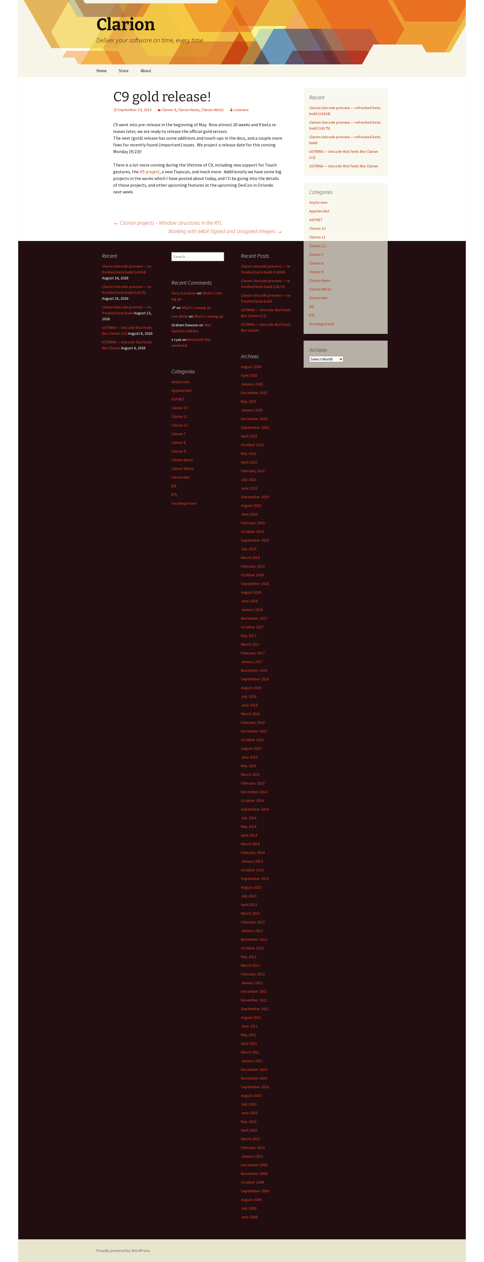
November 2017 (254, 618)
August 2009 (251, 1199)
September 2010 (255, 1086)
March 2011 (250, 1052)
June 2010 (249, 1112)
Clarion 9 (169, 109)
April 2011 (249, 1043)
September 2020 (255, 496)
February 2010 (253, 1147)
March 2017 (250, 644)
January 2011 (252, 1060)
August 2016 (251, 687)
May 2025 (248, 401)
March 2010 (250, 1138)
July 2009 (248, 1208)
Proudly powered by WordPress (123, 1250)
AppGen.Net (319, 211)
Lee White (179, 316)
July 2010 (248, 1104)
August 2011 (251, 1017)
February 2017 (253, 652)
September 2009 (255, 1190)
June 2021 (249, 488)
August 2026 (251, 366)
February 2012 (253, 974)
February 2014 (253, 852)
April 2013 (249, 904)
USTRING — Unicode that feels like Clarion (343, 165)
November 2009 (254, 1173)
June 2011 (249, 1026)
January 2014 (252, 861)
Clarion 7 (316, 254)
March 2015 (250, 774)
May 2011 (248, 1034)
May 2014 (248, 826)
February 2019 (253, 566)
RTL (312, 315)
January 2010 (252, 1156)
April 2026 (249, 375)
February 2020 (253, 522)
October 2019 (252, 531)
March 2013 (250, 913)
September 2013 (255, 878)
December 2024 (254, 418)
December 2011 (254, 991)
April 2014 (249, 835)
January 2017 (252, 661)
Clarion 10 (317, 228)
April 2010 (249, 1130)
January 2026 (252, 384)
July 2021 (248, 479)
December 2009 (254, 1164)
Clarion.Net (318, 297)
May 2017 (248, 635)
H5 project (149, 171)
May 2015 (248, 765)
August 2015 (251, 748)
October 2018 (252, 574)
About (146, 70)
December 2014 (254, 791)
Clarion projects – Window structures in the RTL (167, 222)
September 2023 (255, 427)
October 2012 (252, 947)
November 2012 (254, 939)
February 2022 (253, 470)
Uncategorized (321, 323)
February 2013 (253, 921)
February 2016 (253, 722)
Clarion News (188, 109)
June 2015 (249, 757)
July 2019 (248, 548)
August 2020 (251, 505)
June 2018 (249, 600)
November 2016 (254, 670)
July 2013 (248, 895)
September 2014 (255, 809)
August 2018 (251, 592)
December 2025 (254, 392)
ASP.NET (315, 219)
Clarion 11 (317, 237)
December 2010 (254, 1069)
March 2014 (250, 843)
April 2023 (249, 436)
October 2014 (252, 800)
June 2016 (249, 705)
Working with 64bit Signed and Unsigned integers (225, 231)
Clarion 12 (317, 245)
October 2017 (252, 626)
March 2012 (250, 965)
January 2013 (252, 930)
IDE (311, 306)
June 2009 (249, 1216)
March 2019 (250, 557)
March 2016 (250, 713)
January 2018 (252, 609)
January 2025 (252, 410)
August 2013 (251, 887)
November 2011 (254, 1000)
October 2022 (252, 444)
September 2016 (255, 679)
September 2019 (255, 540)
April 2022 (249, 462)
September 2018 (255, 583)
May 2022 (248, 453)
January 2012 (252, 982)
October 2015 (252, 739)
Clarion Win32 (212, 109)
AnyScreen (318, 202)
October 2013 (252, 869)
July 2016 (248, 696)
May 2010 (248, 1121)
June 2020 (249, 514)
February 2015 (253, 783)
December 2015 (254, 731)
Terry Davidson (183, 293)
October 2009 (252, 1182)
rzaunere (241, 109)
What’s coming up (196, 307)
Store (124, 70)
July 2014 (248, 817)
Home (101, 70)
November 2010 (254, 1078)
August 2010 (251, 1095)
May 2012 (248, 956)
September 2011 (255, 1008)
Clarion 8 (316, 263)
